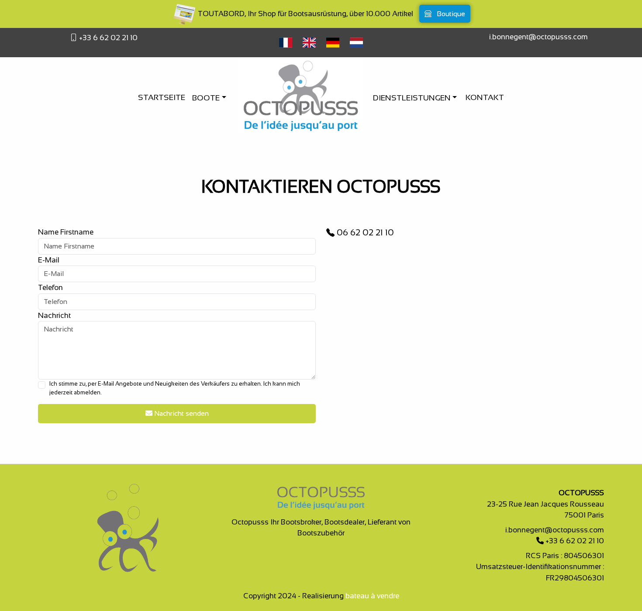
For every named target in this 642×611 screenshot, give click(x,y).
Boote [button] (206, 97)
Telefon (50, 287)
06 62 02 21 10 (364, 232)
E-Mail (48, 260)
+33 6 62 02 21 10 (107, 38)
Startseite (161, 97)
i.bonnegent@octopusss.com (538, 37)
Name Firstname (65, 232)
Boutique (450, 13)
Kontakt (485, 97)
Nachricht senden (180, 413)
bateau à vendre (372, 596)
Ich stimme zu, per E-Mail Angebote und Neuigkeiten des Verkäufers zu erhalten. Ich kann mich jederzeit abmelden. (174, 388)
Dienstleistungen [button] (412, 97)
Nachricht (54, 315)
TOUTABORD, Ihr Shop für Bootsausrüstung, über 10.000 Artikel (304, 14)
